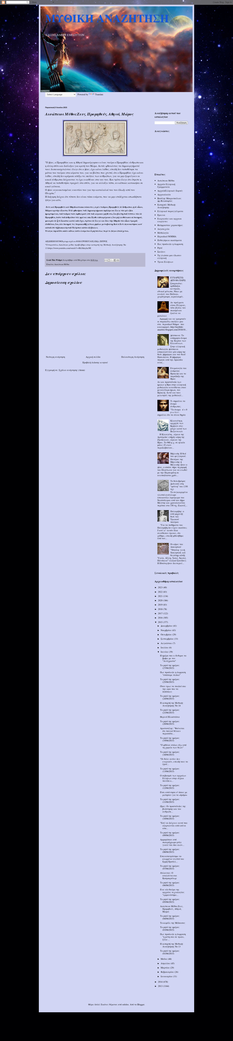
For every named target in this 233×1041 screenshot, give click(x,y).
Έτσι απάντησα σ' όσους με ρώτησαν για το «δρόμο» (173, 793)
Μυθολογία (163, 232)
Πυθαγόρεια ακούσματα (169, 240)
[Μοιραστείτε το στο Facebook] (114, 260)
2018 (160, 609)
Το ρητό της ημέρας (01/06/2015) (169, 952)
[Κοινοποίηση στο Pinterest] (118, 260)
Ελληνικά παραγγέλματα (170, 211)
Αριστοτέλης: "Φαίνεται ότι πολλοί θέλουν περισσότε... (172, 731)
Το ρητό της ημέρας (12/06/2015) (169, 786)
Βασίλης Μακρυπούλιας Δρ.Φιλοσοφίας (169, 200)
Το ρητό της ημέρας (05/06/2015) (169, 900)
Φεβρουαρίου (168, 971)
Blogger (140, 1004)
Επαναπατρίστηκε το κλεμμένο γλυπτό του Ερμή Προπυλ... (172, 859)
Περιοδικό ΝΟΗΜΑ (166, 236)
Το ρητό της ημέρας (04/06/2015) (169, 917)
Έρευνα (161, 214)
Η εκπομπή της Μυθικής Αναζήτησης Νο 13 (171, 945)
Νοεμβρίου (166, 630)
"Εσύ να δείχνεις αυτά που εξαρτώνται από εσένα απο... (174, 825)
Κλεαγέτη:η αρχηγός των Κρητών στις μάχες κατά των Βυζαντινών (178, 426)
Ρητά (159, 247)
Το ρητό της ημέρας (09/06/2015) (169, 834)
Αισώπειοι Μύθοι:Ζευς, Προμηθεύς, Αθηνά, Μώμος (171, 909)
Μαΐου (164, 958)
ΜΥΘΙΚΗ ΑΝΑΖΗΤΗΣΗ (107, 18)
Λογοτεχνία (163, 228)
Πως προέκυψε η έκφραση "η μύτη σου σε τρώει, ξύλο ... (173, 937)
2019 (160, 604)
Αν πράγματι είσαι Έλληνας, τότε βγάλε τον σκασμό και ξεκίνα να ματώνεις (171, 309)
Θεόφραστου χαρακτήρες (170, 225)
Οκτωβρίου (166, 634)
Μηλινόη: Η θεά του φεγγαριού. (178, 455)
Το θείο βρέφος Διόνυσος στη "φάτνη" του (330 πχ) (179, 484)
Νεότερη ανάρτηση (55, 356)
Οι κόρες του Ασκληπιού (176, 545)
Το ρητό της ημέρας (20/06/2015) (169, 722)
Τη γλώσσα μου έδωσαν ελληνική (169, 256)
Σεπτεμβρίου (167, 638)
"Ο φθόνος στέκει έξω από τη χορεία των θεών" (173, 746)
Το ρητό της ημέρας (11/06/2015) (169, 800)
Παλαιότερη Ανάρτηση (132, 356)
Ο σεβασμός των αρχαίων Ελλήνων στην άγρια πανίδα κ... (173, 778)
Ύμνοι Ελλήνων (165, 261)
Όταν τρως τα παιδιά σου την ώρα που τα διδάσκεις (173, 689)
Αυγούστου (167, 643)
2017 (160, 613)
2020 (160, 600)
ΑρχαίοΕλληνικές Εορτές (170, 190)
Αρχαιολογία (164, 194)
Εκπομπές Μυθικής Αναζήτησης (166, 206)
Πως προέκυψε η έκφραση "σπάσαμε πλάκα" (173, 673)
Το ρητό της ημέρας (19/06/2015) (169, 739)
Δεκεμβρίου (167, 625)
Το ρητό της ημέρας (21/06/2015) (169, 711)
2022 (160, 591)
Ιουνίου (165, 651)
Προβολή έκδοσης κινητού (95, 362)
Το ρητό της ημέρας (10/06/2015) (169, 817)
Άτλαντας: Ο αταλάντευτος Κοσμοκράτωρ (168, 875)
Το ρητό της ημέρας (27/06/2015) (169, 666)
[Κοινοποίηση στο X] (111, 260)
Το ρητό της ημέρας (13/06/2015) (169, 770)
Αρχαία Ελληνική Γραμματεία (166, 185)
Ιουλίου (165, 647)
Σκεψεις (161, 251)
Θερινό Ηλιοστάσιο (170, 716)
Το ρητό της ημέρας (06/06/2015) (169, 884)
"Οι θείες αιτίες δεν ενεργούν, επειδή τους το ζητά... (174, 761)
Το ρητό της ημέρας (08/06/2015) (169, 850)
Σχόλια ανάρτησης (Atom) (72, 370)
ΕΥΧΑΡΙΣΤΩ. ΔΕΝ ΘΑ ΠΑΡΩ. (178, 279)
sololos (125, 1004)
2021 (160, 596)
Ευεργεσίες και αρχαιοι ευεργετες (169, 220)
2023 (160, 587)
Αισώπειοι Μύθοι (61, 264)
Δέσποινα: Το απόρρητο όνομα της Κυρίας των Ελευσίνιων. (178, 339)
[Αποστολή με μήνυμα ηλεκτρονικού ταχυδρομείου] (105, 260)
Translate (99, 94)
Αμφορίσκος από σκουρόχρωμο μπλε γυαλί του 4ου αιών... (172, 842)
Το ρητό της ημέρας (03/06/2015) (169, 928)
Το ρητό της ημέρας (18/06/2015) (169, 753)
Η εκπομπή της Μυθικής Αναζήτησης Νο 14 (171, 704)
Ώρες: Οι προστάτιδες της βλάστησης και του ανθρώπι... (173, 809)
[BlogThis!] (108, 260)
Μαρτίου (165, 967)
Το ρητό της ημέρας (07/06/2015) (169, 867)
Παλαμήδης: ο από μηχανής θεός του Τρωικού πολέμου (177, 516)
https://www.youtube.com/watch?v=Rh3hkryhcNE (69, 248)
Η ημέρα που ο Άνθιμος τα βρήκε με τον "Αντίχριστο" (173, 658)
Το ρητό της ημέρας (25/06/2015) (169, 680)
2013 (160, 986)
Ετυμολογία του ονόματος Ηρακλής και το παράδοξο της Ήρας (178, 373)
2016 (160, 617)
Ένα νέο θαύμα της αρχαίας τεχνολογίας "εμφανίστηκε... (172, 892)
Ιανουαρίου (167, 976)
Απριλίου (166, 963)
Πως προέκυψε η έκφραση (170, 244)
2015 (160, 622)
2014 (160, 981)
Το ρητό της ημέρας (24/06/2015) (169, 697)
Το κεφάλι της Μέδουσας (172, 922)
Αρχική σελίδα (93, 356)
